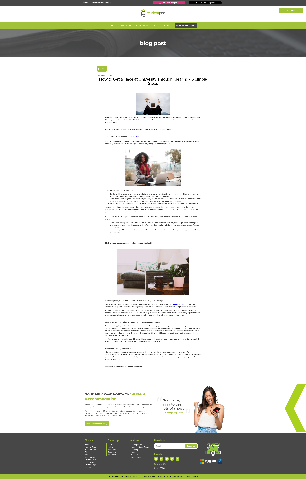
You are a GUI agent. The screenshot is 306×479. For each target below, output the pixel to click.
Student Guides (142, 25)
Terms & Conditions (193, 477)
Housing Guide (124, 25)
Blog (156, 25)
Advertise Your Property (185, 25)
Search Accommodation (95, 423)
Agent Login (290, 10)
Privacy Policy (177, 477)
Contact (166, 25)
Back (102, 68)
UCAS (165, 355)
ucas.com (134, 137)
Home (110, 25)
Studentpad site (178, 304)
